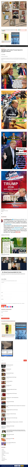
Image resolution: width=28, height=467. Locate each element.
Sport (2, 456)
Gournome (3, 450)
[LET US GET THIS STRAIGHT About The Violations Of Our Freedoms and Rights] (3, 405)
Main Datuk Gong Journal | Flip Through (11, 393)
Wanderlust (3, 460)
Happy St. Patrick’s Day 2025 (5, 254)
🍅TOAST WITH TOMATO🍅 (10, 438)
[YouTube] (3, 306)
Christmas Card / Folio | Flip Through (11, 413)
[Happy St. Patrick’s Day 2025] (14, 253)
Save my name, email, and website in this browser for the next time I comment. (12, 303)
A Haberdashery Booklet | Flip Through (11, 389)
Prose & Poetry (3, 455)
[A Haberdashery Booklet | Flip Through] (3, 389)
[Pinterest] (7, 306)
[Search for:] (14, 360)
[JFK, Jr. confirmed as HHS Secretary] (3, 442)
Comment (2, 282)
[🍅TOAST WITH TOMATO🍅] (3, 438)
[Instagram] (10, 306)
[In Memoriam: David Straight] (3, 401)
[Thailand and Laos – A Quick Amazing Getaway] (3, 397)
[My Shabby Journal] (3, 385)
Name (2, 292)
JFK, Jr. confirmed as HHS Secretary (11, 442)
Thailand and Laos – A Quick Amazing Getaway (12, 397)
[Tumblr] (12, 306)
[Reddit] (2, 306)
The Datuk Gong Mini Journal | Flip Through (12, 409)
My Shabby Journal (8, 385)
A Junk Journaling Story (9, 381)
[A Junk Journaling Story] (3, 381)
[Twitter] (5, 306)
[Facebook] (9, 306)
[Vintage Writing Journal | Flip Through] (3, 377)
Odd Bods (3, 454)
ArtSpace (3, 449)
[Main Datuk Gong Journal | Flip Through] (3, 393)
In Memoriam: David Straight (10, 401)
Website (2, 299)
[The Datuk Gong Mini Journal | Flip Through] (3, 409)
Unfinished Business (4, 459)
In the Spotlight (3, 48)
